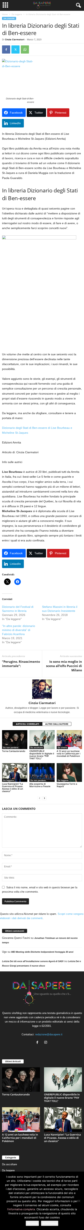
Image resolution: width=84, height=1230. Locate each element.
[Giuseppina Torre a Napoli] (69, 772)
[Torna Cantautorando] (14, 739)
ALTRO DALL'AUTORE (56, 723)
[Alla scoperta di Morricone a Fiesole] (42, 772)
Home (5, 14)
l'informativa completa (21, 1209)
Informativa (50, 1223)
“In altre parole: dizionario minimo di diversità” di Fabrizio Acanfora (18, 630)
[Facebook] (6, 49)
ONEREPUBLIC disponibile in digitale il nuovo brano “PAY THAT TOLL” (41, 754)
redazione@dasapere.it (48, 1034)
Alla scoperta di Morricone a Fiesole (39, 785)
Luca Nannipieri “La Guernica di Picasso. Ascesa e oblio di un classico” (12, 787)
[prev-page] (40, 798)
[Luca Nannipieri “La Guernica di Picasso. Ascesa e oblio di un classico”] (14, 772)
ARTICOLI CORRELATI (27, 723)
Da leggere (17, 14)
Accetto (32, 1223)
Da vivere (62, 747)
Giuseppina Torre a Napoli (67, 785)
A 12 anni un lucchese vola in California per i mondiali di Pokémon (68, 753)
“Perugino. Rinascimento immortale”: (21, 663)
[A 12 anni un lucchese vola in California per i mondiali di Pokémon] (69, 739)
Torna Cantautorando (13, 751)
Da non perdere (10, 747)
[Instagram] (46, 1042)
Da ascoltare (36, 747)
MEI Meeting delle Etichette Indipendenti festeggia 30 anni (42, 952)
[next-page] (44, 798)
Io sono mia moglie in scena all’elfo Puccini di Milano (64, 665)
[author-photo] (42, 689)
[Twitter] (15, 49)
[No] (79, 1201)
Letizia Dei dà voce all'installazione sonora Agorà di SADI (32, 961)
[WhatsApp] (25, 49)
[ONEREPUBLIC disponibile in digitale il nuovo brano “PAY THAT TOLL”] (42, 739)
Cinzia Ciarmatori (14, 39)
